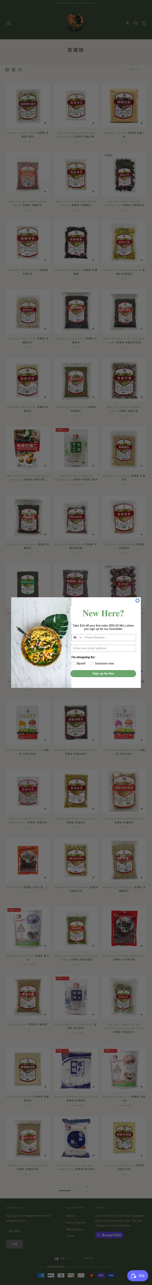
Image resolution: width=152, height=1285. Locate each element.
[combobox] (77, 637)
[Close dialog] (137, 600)
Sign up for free (103, 673)
